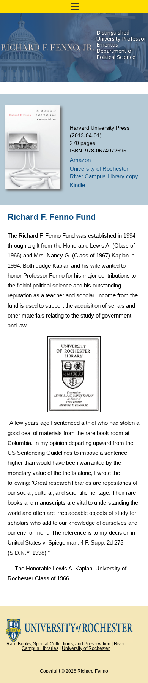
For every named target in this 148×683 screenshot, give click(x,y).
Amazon (80, 160)
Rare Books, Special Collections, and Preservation (58, 643)
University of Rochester (86, 648)
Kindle (77, 185)
